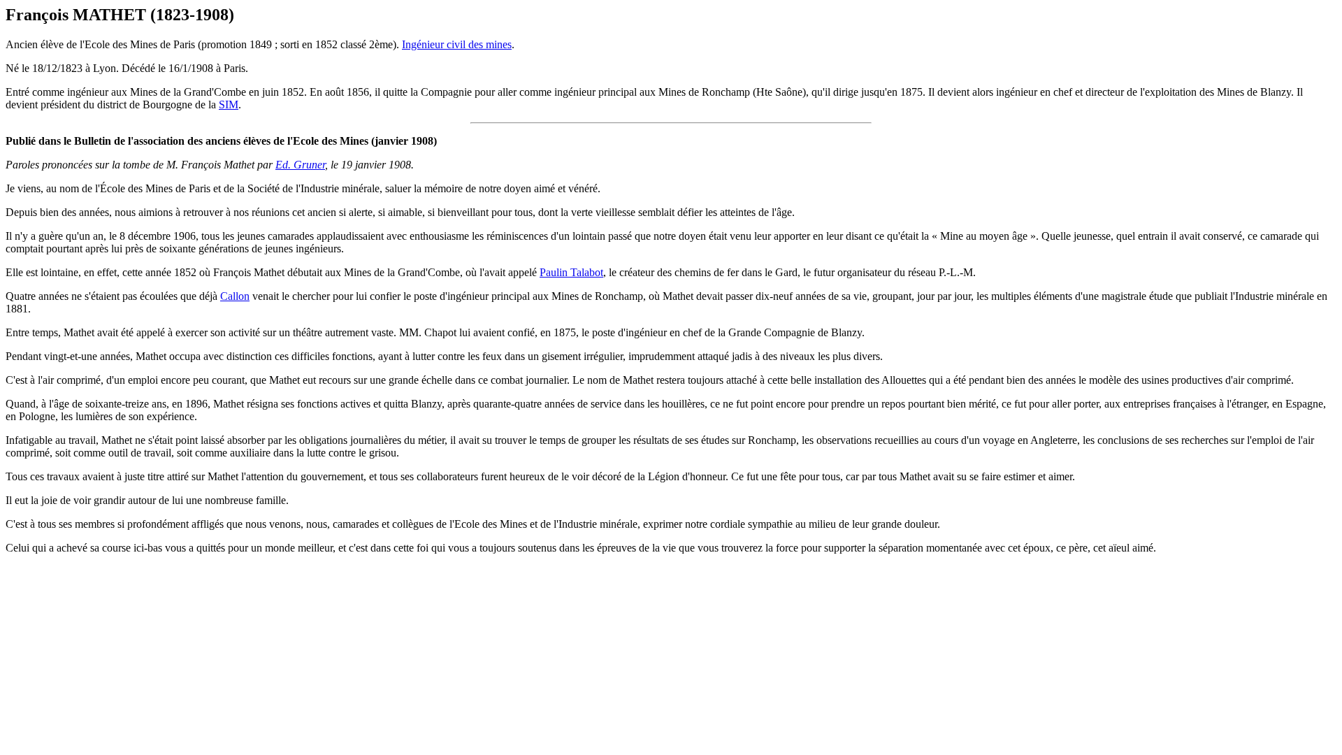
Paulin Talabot (571, 272)
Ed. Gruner (300, 165)
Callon (235, 296)
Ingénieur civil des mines (457, 44)
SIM (228, 104)
